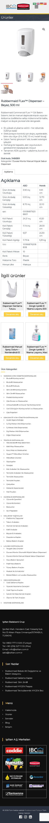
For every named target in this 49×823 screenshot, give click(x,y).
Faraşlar (9, 465)
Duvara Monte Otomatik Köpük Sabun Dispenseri (26, 552)
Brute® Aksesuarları (14, 382)
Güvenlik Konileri (13, 503)
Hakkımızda (10, 710)
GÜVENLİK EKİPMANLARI (14, 497)
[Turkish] (45, 3)
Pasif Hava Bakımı (13, 564)
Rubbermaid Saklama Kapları (18, 678)
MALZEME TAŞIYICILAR (13, 516)
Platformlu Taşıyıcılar (14, 518)
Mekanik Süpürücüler (15, 488)
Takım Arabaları (12, 522)
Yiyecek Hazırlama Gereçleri (17, 586)
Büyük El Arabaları (13, 533)
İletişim (8, 727)
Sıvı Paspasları (12, 511)
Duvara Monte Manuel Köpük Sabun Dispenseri (25, 556)
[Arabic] (34, 3)
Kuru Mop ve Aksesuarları (16, 450)
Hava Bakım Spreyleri (15, 560)
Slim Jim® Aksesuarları (15, 393)
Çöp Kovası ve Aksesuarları (17, 401)
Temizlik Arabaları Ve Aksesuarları (20, 473)
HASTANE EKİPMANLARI (14, 603)
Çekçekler (10, 484)
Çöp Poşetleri (11, 412)
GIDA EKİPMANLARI (12, 580)
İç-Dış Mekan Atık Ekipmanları (18, 424)
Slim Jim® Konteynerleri (16, 390)
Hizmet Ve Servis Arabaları (17, 526)
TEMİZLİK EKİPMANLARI (14, 440)
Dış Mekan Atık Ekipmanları (17, 431)
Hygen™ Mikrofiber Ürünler (17, 454)
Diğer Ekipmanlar (13, 435)
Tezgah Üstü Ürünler (14, 548)
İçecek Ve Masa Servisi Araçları (18, 594)
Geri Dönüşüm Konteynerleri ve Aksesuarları (24, 409)
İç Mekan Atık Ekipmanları (17, 427)
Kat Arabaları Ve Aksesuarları (18, 469)
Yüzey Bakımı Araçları (15, 567)
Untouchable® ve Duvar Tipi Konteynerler (23, 405)
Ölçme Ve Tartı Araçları (15, 598)
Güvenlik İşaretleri (14, 499)
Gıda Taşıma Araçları (14, 590)
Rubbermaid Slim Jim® (16, 682)
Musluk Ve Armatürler (15, 571)
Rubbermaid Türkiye (33, 810)
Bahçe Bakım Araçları (15, 541)
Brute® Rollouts (12, 386)
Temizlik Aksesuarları (14, 477)
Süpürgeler (11, 462)
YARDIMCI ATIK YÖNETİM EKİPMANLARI (20, 376)
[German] (41, 3)
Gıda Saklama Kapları (15, 583)
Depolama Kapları (13, 537)
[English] (38, 3)
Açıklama (8, 172)
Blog (7, 723)
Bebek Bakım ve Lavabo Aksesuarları (21, 575)
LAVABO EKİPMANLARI (13, 546)
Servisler (9, 718)
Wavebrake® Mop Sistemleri (18, 443)
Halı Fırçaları (11, 492)
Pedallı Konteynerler (14, 397)
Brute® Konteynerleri (15, 378)
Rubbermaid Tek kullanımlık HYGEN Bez (24, 690)
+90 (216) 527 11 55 (15, 646)
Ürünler (8, 714)
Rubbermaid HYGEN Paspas (18, 686)
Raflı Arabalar (11, 530)
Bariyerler (10, 507)
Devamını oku (12, 314)
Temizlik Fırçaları (13, 480)
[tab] (8, 171)
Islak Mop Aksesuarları (15, 446)
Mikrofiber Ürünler (13, 458)
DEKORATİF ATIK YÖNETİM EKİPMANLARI (21, 417)
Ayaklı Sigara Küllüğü (14, 420)
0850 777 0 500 (14, 643)
